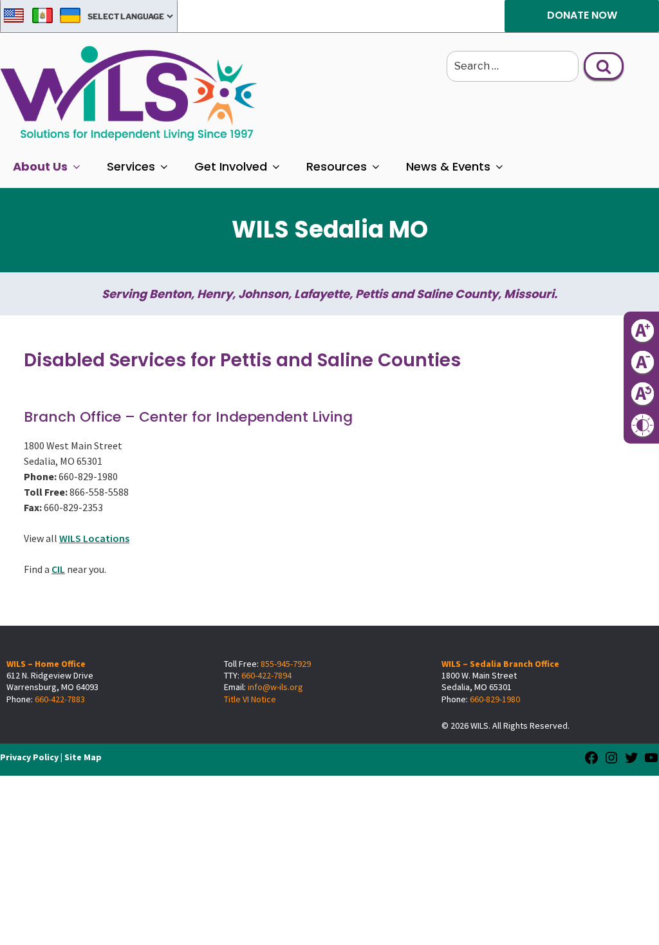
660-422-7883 (60, 699)
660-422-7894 (266, 675)
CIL (58, 569)
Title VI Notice (250, 699)
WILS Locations (94, 538)
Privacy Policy (29, 757)
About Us (40, 166)
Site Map (83, 757)
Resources (336, 166)
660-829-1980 (495, 699)
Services (131, 166)
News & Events (448, 166)
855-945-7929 (286, 663)
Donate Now (582, 15)
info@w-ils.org (275, 687)
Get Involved (230, 166)
